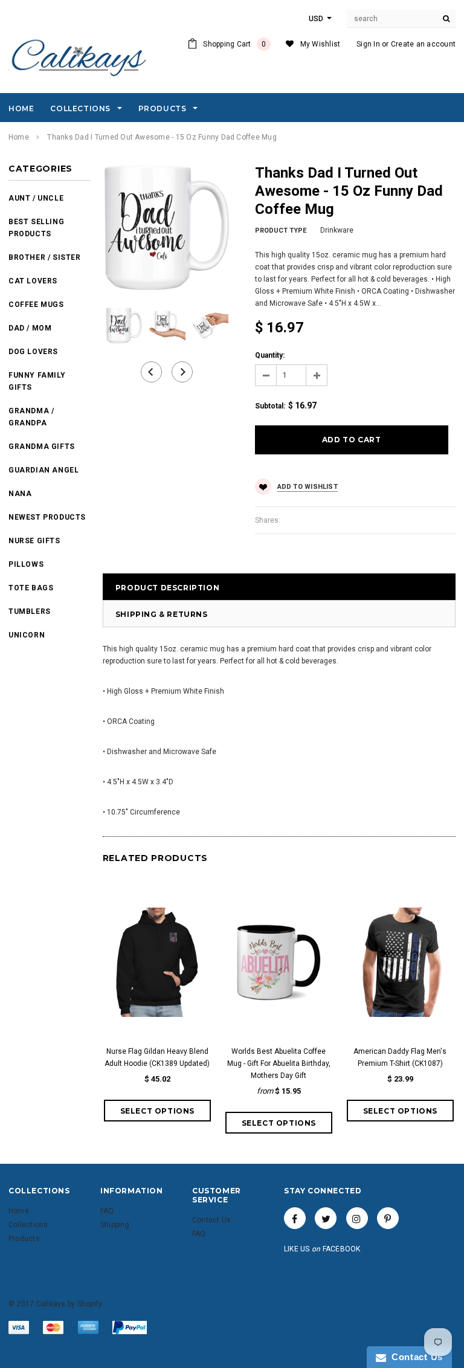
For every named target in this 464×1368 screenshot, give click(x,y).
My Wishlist (320, 44)
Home (18, 137)
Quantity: (270, 355)
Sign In (368, 44)
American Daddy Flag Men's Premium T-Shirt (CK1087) (399, 1057)
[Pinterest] (388, 1218)
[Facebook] (295, 1218)
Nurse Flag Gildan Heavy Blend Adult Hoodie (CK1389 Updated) (157, 1057)
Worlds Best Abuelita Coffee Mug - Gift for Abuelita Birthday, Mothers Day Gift (278, 1063)
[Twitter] (326, 1218)
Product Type (280, 230)
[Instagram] (357, 1218)
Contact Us (414, 1357)
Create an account (423, 44)
